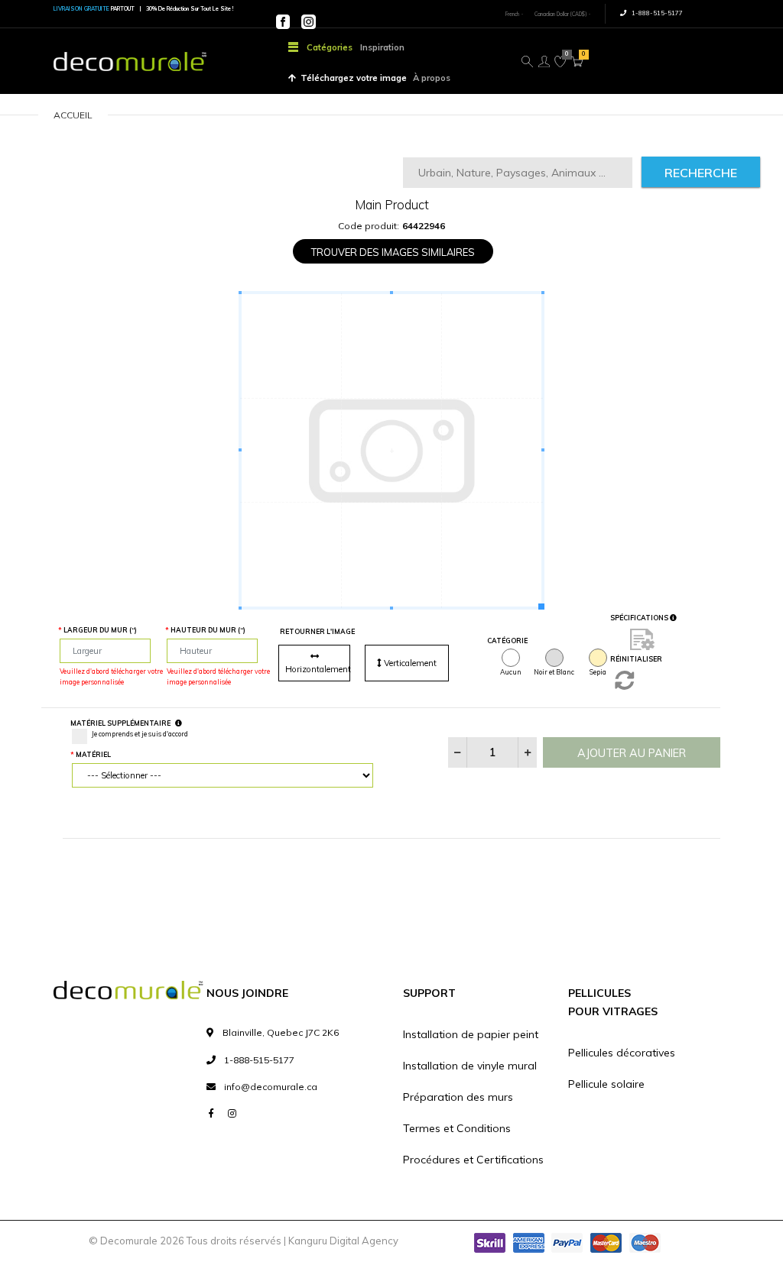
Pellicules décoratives (621, 1053)
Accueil (73, 115)
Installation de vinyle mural (470, 1065)
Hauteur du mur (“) (208, 630)
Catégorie (507, 640)
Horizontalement (317, 669)
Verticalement (409, 663)
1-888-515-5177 (656, 13)
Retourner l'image (317, 631)
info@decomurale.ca (270, 1086)
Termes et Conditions (457, 1128)
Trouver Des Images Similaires (393, 252)
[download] (642, 638)
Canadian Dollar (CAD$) (560, 14)
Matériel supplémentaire (120, 723)
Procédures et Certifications (473, 1159)
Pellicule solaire (606, 1084)
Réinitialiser (636, 659)
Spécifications (640, 617)
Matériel (93, 754)
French (512, 14)
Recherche (700, 172)
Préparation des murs (458, 1097)
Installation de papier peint (470, 1034)
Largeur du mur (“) (100, 630)
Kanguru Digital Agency (343, 1240)
